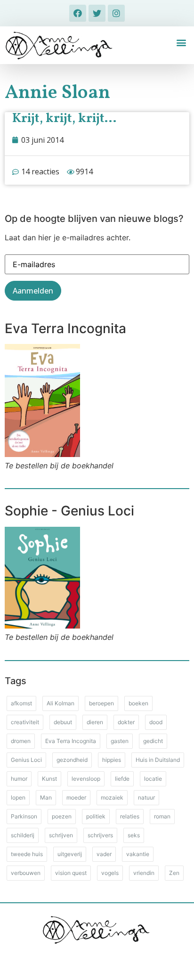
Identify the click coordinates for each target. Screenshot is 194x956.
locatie (153, 778)
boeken (138, 703)
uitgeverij (69, 854)
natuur (146, 797)
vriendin (143, 872)
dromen (21, 740)
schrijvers (100, 835)
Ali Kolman (60, 703)
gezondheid (72, 759)
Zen (174, 872)
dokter (126, 722)
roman (162, 816)
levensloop (86, 778)
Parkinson (24, 816)
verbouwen (25, 872)
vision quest (71, 872)
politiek (95, 816)
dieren (95, 722)
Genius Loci (26, 759)
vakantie (137, 854)
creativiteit (25, 722)
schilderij (22, 835)
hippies (111, 759)
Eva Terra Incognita (70, 740)
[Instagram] (116, 13)
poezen (62, 816)
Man (46, 797)
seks (134, 835)
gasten (120, 740)
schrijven (61, 835)
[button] (181, 42)
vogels (110, 872)
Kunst (49, 778)
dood (155, 722)
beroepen (101, 703)
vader (104, 854)
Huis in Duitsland (158, 759)
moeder (76, 797)
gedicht (153, 740)
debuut (63, 722)
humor (19, 778)
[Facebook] (77, 13)
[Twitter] (97, 13)
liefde (122, 778)
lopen (18, 797)
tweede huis (27, 854)
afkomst (21, 703)
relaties (129, 816)
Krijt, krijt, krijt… (64, 118)
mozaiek (112, 797)
